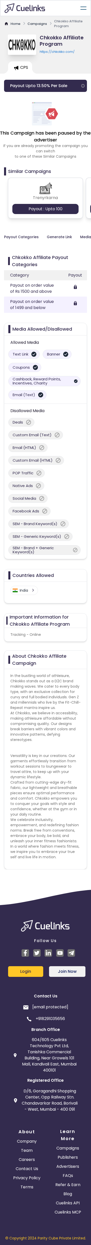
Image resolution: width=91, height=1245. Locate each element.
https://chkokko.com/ (57, 52)
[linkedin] (49, 953)
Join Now (67, 971)
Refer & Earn (67, 1185)
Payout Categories (21, 236)
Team (27, 1150)
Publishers (68, 1157)
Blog (67, 1194)
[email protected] (50, 1007)
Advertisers (67, 1166)
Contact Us (27, 1169)
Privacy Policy (26, 1178)
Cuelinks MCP (68, 1212)
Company (27, 1141)
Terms (26, 1187)
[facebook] (26, 953)
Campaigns (67, 1148)
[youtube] (60, 953)
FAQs (68, 1175)
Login (25, 971)
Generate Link (59, 236)
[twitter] (37, 953)
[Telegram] (72, 953)
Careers (27, 1159)
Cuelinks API (68, 1203)
